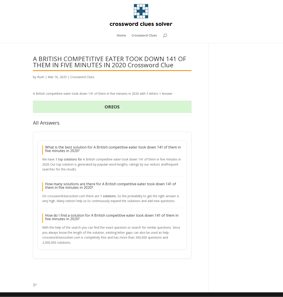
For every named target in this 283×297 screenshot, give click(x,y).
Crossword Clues (144, 35)
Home (121, 35)
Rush (40, 77)
